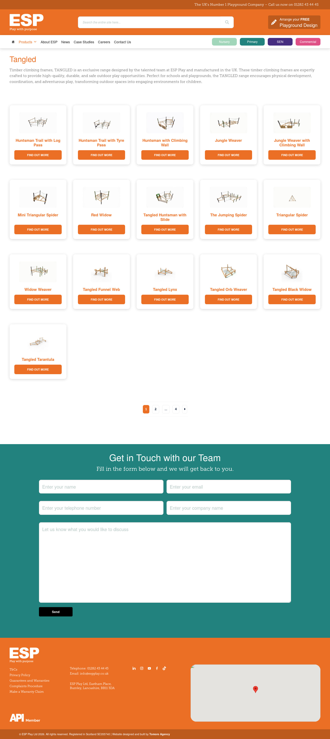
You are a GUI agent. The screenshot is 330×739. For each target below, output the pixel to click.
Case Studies (84, 41)
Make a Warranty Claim (27, 691)
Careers (104, 41)
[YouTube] (149, 668)
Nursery (224, 41)
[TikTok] (165, 668)
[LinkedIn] (134, 668)
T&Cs (13, 669)
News (65, 41)
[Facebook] (157, 668)
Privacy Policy (20, 675)
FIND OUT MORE (38, 155)
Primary (252, 41)
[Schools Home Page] (13, 42)
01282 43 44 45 (306, 4)
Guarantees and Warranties (29, 680)
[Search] (227, 22)
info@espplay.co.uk (94, 673)
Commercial (308, 41)
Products (25, 41)
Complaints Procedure (26, 686)
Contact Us (122, 41)
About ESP (49, 41)
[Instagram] (142, 668)
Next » (184, 409)
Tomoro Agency (159, 734)
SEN (280, 41)
